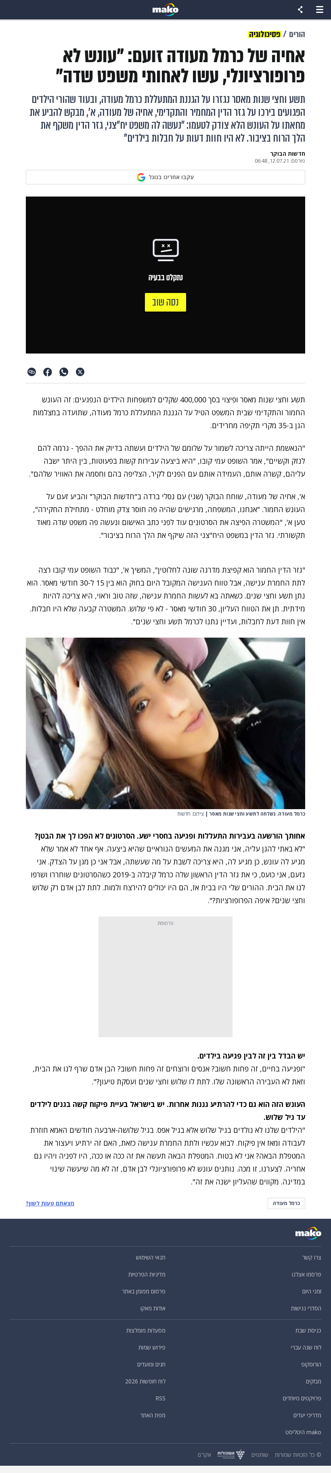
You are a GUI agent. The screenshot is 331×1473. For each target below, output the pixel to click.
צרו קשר (311, 1257)
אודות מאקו (153, 1308)
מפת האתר (153, 1415)
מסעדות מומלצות (146, 1330)
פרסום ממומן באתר (144, 1291)
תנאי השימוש (151, 1257)
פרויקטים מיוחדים (302, 1398)
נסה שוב (165, 302)
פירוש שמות (152, 1347)
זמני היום (311, 1291)
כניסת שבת (308, 1330)
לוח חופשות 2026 (145, 1381)
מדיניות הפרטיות (147, 1274)
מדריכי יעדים (307, 1415)
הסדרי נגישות (306, 1308)
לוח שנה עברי (306, 1347)
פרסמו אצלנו (306, 1274)
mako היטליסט (303, 1432)
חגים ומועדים (151, 1364)
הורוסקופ (311, 1364)
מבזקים (313, 1381)
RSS (160, 1398)
